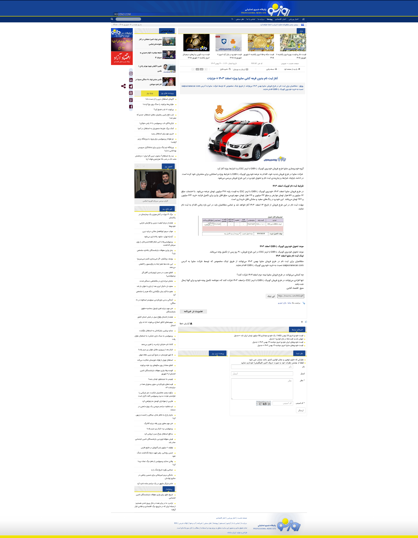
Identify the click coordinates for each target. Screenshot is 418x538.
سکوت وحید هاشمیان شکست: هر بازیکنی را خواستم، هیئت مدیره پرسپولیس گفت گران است (157, 394)
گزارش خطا (185, 323)
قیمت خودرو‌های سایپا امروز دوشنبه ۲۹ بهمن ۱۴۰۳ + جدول (280, 345)
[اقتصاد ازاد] (122, 58)
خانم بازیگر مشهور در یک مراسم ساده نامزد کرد (155, 483)
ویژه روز (150, 93)
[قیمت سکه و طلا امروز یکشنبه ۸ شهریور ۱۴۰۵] (258, 42)
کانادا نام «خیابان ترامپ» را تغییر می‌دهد (157, 344)
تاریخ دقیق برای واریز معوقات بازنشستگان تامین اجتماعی (156, 496)
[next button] (137, 166)
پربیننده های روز (167, 93)
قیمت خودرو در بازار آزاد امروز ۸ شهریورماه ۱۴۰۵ (229, 56)
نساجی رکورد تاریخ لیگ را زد (162, 470)
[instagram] (131, 74)
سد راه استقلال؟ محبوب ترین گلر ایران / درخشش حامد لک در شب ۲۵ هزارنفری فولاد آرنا (155, 157)
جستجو (222, 523)
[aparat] (131, 93)
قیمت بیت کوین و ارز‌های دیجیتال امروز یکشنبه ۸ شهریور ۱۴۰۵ (196, 56)
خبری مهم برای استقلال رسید (162, 133)
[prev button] (144, 166)
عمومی (284, 63)
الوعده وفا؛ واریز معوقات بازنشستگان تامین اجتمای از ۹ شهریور (158, 372)
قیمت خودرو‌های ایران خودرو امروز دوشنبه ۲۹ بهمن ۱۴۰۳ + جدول (277, 342)
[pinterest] (131, 100)
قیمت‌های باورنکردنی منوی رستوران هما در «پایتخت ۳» (158, 386)
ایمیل (302, 373)
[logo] (277, 524)
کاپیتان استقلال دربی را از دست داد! (160, 99)
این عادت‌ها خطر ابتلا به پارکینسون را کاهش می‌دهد (157, 265)
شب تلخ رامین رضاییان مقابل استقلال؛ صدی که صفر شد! (156, 116)
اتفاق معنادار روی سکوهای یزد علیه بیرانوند (156, 365)
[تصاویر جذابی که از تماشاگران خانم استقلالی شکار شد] (155, 190)
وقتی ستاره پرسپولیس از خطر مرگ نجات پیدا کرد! (157, 463)
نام (303, 367)
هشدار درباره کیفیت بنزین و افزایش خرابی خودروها (158, 224)
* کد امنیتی (300, 403)
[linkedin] (131, 80)
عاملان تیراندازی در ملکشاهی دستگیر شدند (156, 281)
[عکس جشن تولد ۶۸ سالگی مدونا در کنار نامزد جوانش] (169, 81)
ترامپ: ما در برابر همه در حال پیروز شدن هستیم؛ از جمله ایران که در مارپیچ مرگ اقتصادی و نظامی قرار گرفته (155, 506)
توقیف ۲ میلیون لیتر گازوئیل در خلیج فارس (157, 447)
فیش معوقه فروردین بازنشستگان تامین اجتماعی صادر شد (155, 441)
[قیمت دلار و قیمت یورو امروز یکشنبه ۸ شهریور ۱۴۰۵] (291, 42)
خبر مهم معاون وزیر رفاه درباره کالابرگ (158, 423)
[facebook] (131, 107)
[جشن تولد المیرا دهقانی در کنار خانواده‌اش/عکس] (169, 41)
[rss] (232, 19)
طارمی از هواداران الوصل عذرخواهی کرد (157, 401)
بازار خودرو (282, 303)
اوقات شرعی (183, 523)
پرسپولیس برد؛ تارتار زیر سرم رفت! (160, 428)
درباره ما (261, 19)
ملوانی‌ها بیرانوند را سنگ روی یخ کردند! (158, 104)
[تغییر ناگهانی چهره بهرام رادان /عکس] (169, 68)
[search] (113, 19)
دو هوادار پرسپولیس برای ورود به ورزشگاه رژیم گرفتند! (157, 140)
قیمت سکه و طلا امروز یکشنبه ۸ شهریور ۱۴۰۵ (258, 56)
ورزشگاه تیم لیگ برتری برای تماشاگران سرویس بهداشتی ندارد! (157, 149)
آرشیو (229, 523)
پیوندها (270, 19)
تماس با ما (251, 19)
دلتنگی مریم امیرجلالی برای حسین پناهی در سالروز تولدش (157, 476)
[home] (302, 19)
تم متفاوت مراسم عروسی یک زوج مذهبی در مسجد (157, 408)
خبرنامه (199, 523)
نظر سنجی (240, 19)
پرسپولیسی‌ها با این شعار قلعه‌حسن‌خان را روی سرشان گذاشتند (156, 243)
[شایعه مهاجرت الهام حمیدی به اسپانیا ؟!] (169, 54)
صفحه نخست (294, 63)
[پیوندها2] (122, 44)
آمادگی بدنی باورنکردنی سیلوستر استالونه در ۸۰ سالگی (156, 301)
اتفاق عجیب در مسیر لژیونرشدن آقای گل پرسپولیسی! (159, 274)
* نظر (302, 380)
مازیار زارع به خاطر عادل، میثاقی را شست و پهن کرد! (156, 416)
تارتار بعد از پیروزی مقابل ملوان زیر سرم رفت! (155, 349)
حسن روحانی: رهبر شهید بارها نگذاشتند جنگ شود (156, 454)
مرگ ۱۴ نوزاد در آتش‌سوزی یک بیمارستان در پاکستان (157, 216)
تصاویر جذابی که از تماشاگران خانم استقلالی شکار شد (155, 202)
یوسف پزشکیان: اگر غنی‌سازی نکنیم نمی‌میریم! (155, 259)
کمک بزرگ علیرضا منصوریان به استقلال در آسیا (156, 128)
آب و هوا (192, 523)
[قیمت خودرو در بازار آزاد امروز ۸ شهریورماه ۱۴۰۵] (226, 42)
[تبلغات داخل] (122, 33)
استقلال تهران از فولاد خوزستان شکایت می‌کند (155, 360)
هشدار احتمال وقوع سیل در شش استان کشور (155, 317)
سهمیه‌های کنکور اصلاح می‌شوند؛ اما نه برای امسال (157, 324)
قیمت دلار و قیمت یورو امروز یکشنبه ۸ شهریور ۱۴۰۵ (291, 56)
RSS (175, 523)
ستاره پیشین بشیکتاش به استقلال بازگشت (156, 330)
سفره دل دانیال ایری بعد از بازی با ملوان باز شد (155, 286)
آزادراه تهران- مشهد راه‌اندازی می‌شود (158, 236)
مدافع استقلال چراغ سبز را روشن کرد (158, 434)
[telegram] (131, 86)
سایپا (289, 303)
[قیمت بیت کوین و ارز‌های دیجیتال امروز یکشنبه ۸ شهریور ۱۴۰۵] (194, 42)
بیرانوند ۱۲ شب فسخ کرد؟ (164, 109)
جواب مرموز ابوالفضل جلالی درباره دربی (157, 231)
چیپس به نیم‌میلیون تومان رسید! (160, 379)
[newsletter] (193, 311)
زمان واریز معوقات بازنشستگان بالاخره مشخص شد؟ (156, 252)
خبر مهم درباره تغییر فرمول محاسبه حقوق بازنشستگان (158, 310)
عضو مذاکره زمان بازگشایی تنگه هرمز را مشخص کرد (156, 293)
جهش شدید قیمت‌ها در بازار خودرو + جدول (286, 339)
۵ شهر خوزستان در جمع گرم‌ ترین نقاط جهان (156, 355)
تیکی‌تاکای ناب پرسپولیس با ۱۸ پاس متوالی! (157, 123)
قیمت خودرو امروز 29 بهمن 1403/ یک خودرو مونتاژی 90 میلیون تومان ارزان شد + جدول (268, 335)
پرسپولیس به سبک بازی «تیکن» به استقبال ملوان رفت (155, 337)
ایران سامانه (231, 532)
